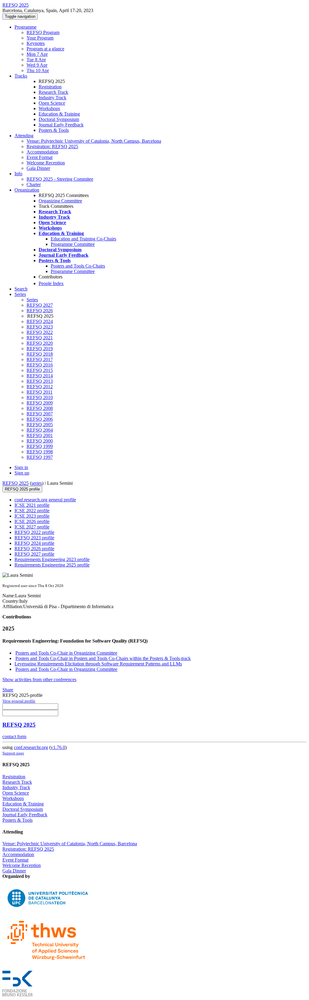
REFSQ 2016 (40, 364)
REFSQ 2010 (40, 397)
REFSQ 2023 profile (34, 537)
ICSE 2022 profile (31, 510)
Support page (13, 753)
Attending (23, 135)
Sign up (21, 472)
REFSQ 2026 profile (34, 548)
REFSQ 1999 (40, 446)
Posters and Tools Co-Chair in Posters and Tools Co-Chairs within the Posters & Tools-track (103, 658)
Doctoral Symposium (59, 119)
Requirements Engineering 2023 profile (52, 559)
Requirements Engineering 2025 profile (52, 564)
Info (18, 173)
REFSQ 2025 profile (22, 489)
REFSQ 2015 (40, 370)
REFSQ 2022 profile (34, 532)
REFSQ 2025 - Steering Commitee (60, 179)
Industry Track (52, 97)
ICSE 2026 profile (31, 521)
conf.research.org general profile (45, 499)
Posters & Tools (54, 130)
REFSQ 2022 (40, 332)
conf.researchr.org (31, 747)
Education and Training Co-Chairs (83, 238)
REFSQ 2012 (40, 386)
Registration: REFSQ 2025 (52, 146)
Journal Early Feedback (61, 124)
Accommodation (42, 151)
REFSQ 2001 (40, 435)
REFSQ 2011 (40, 392)
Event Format (40, 157)
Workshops (49, 108)
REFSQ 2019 (40, 348)
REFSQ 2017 (40, 359)
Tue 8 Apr (36, 59)
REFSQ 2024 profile (34, 543)
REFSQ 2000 (40, 440)
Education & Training (59, 113)
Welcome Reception (46, 162)
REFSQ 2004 (40, 430)
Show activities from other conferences (39, 679)
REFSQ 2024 (40, 321)
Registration (50, 86)
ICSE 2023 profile (31, 516)
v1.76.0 (58, 747)
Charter (34, 184)
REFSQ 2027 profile (34, 554)
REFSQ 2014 (40, 375)
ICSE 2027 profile (31, 526)
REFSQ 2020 (40, 343)
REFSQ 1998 (40, 451)
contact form (14, 736)
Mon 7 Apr (37, 54)
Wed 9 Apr (37, 65)
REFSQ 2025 (15, 483)
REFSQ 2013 (40, 381)
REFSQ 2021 (40, 337)
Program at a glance (45, 48)
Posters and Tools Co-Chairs (78, 265)
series (36, 483)
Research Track (53, 92)
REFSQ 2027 (40, 305)
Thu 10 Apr (38, 70)
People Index (51, 283)
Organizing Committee (60, 200)
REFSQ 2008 (40, 408)
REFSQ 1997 (40, 457)
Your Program (40, 37)
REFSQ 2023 (40, 326)
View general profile (18, 701)
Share (7, 689)
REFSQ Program (43, 32)
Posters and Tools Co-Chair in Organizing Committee (66, 653)
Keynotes (36, 43)
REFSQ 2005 (40, 424)
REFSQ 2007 (40, 413)
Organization (26, 189)
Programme (25, 27)
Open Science (52, 103)
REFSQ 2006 (40, 419)
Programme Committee (73, 244)
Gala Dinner (38, 168)
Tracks (20, 75)
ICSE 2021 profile (31, 505)
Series (32, 299)
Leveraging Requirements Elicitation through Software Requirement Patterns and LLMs (98, 663)
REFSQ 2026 (40, 310)
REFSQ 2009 (40, 402)
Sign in (21, 467)
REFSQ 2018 (40, 354)
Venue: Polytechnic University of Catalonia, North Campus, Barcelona (94, 141)
